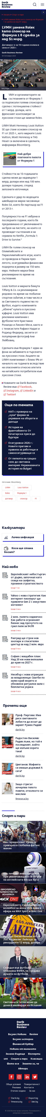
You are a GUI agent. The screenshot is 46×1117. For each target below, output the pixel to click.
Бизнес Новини (17, 1034)
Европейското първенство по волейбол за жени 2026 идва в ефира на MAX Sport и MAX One (22, 908)
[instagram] (19, 1077)
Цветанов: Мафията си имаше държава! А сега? (29, 768)
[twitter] (34, 1077)
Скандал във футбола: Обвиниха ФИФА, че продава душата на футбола (21, 971)
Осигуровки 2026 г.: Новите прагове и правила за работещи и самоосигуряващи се (23, 448)
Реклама (16, 1087)
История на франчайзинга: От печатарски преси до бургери (21, 432)
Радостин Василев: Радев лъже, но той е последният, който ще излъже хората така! (28, 744)
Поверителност (32, 1084)
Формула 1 (22, 493)
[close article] (43, 12)
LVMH (7, 487)
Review (34, 1034)
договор (9, 498)
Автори (23, 1068)
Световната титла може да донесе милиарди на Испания (22, 1003)
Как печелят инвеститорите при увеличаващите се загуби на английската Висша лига (22, 876)
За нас (32, 1090)
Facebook (26, 386)
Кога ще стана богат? (18, 550)
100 (6, 1058)
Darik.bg (15, 1098)
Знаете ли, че (30, 1063)
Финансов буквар (23, 1044)
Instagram (13, 390)
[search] (34, 4)
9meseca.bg (21, 798)
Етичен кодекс (18, 1090)
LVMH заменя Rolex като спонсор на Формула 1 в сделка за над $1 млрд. (23, 20)
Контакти (29, 1087)
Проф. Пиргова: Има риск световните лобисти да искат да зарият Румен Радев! (28, 720)
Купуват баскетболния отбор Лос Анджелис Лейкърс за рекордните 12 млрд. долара (21, 939)
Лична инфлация (22, 537)
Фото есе (13, 1063)
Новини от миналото (23, 1049)
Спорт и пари (18, 15)
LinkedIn (28, 390)
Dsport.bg (33, 1098)
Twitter (11, 394)
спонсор (23, 498)
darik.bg (20, 729)
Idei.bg (34, 1101)
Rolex (7, 493)
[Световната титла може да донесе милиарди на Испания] (23, 993)
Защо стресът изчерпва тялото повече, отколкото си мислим (29, 789)
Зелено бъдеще (15, 1053)
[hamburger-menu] (42, 4)
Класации (36, 1058)
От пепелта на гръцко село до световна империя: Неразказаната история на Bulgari (24, 463)
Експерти (34, 1053)
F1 (36, 498)
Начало (6, 15)
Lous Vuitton (23, 487)
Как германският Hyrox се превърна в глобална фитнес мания (21, 845)
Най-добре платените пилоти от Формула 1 (29, 157)
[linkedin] (27, 1077)
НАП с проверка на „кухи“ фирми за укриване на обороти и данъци (23, 416)
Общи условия (13, 1084)
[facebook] (11, 1077)
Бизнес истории (23, 1039)
